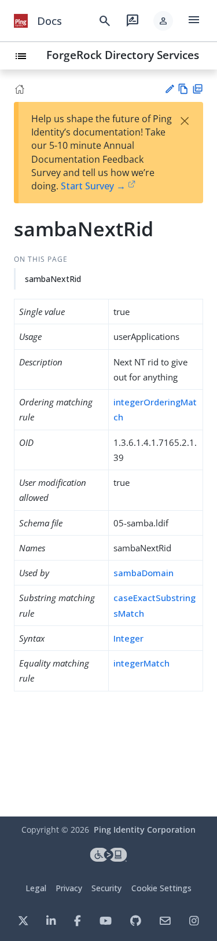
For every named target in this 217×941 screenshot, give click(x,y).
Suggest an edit (169, 88)
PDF (197, 88)
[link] (21, 21)
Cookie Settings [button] (161, 888)
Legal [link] (35, 888)
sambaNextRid (53, 278)
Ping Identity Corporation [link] (145, 829)
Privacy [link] (69, 888)
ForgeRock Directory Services (122, 54)
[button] (163, 21)
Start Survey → (93, 186)
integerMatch (141, 663)
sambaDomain (143, 572)
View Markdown (183, 88)
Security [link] (106, 888)
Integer (128, 638)
